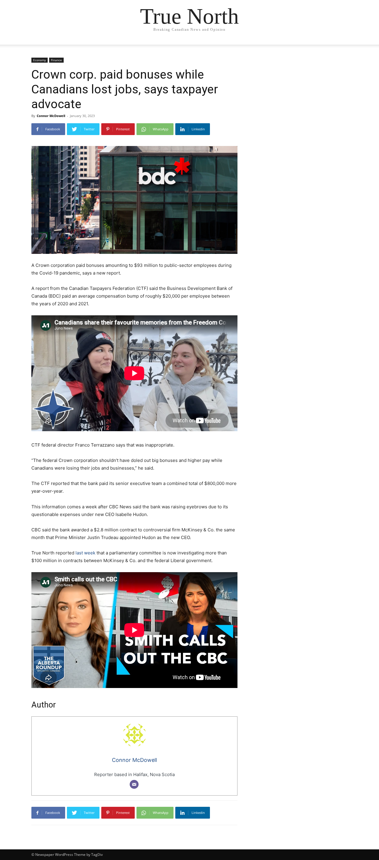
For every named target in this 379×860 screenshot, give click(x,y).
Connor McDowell (51, 115)
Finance (56, 60)
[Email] (134, 784)
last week (84, 553)
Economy (39, 60)
